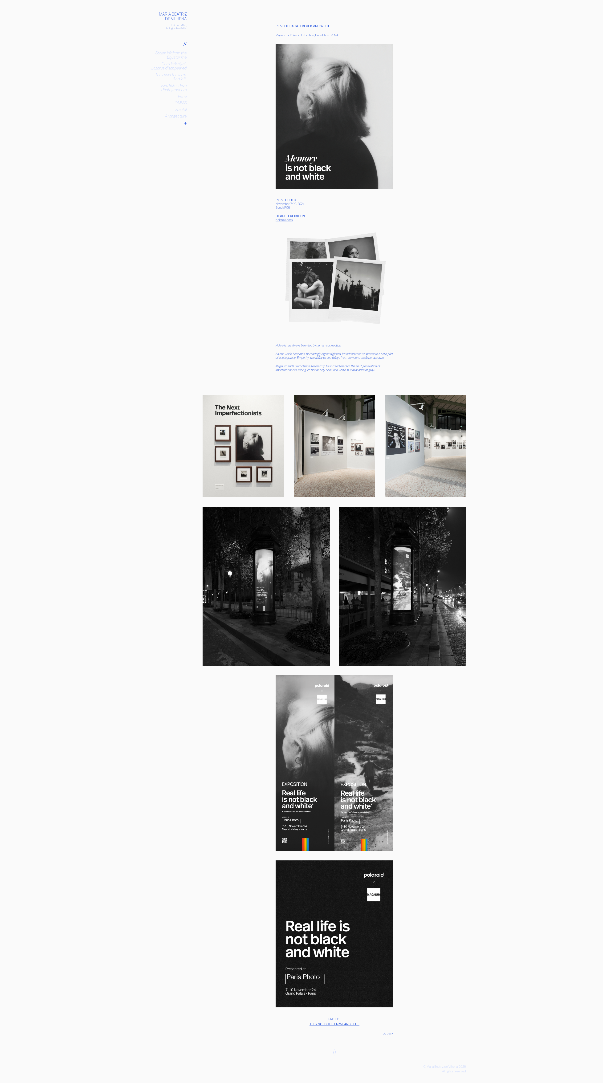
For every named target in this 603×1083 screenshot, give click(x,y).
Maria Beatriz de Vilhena (173, 16)
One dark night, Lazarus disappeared (169, 65)
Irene (182, 96)
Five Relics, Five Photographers (174, 87)
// (185, 43)
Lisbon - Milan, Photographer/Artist (176, 27)
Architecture (176, 116)
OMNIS (181, 102)
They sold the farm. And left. (171, 76)
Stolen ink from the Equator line (171, 55)
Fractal (181, 109)
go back (388, 1033)
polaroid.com (284, 220)
